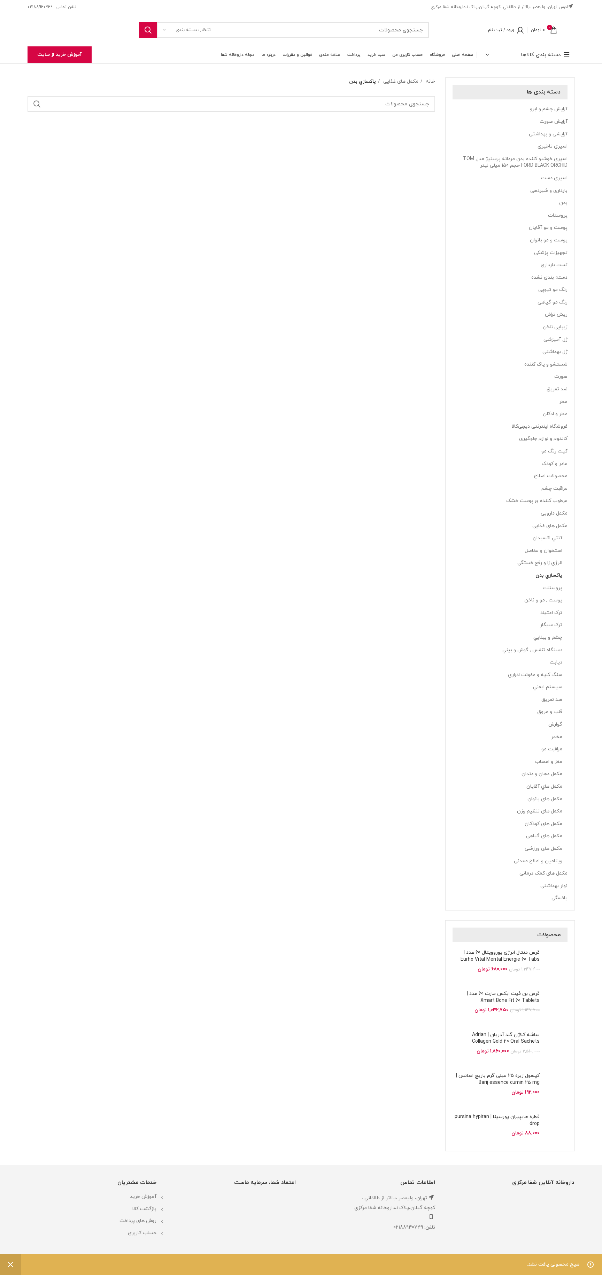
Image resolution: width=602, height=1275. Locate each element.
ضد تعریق (557, 389)
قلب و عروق (549, 711)
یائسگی (559, 898)
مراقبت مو (551, 749)
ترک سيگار (551, 625)
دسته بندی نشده (549, 277)
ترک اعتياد (551, 612)
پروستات (558, 215)
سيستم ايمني (547, 687)
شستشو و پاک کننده (546, 364)
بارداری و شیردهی (549, 190)
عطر (563, 401)
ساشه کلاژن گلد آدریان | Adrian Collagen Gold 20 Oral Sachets (506, 1038)
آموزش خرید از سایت (59, 54)
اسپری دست (554, 178)
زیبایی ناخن (555, 327)
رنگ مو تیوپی (553, 289)
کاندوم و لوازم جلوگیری (543, 438)
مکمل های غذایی (550, 526)
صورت (561, 376)
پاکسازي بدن (548, 575)
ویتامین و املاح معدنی (538, 861)
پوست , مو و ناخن (543, 600)
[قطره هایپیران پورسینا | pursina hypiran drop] (556, 1128)
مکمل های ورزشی (543, 848)
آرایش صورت (554, 121)
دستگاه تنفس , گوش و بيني (532, 650)
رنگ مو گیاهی (553, 302)
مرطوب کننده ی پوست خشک (537, 500)
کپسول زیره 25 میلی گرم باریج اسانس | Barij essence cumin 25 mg (498, 1079)
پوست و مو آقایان (548, 227)
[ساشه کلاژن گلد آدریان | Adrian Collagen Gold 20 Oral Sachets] (556, 1047)
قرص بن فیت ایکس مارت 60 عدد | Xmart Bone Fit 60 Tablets (503, 997)
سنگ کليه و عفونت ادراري (535, 675)
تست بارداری (554, 265)
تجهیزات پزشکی (551, 252)
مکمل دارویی (554, 513)
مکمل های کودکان (543, 823)
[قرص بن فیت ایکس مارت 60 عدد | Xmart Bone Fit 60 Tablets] (556, 1005)
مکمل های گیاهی (544, 836)
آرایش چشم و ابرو (549, 109)
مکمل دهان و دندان (542, 774)
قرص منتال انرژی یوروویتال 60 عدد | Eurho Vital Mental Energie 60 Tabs (500, 956)
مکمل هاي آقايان (544, 786)
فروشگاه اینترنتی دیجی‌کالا (539, 426)
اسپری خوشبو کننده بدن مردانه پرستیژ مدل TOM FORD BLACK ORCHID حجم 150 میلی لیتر (515, 162)
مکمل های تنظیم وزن (539, 811)
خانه (429, 81)
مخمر (556, 737)
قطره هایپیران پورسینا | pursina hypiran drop (497, 1120)
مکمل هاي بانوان (544, 799)
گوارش (555, 724)
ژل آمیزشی (555, 339)
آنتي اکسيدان (547, 538)
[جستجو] (148, 30)
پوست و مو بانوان (549, 240)
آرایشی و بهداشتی (548, 134)
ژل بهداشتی (555, 351)
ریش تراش (556, 314)
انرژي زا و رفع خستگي (539, 563)
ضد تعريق (551, 699)
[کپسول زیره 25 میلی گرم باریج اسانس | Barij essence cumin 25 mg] (556, 1087)
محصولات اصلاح (551, 476)
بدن (563, 203)
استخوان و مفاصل (543, 550)
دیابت (556, 662)
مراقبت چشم (554, 488)
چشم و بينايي (547, 637)
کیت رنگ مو (554, 451)
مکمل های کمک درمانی (543, 873)
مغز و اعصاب (548, 761)
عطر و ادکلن (555, 414)
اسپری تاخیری (553, 146)
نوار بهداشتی (554, 886)
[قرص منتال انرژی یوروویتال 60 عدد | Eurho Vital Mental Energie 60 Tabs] (556, 964)
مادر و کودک (555, 463)
